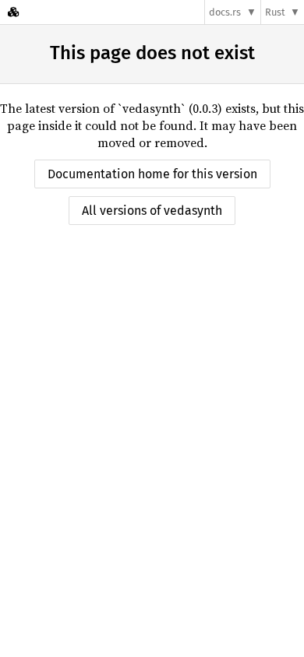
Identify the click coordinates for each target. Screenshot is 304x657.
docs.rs (225, 12)
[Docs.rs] (13, 12)
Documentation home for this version (152, 174)
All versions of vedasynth (152, 210)
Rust (275, 12)
